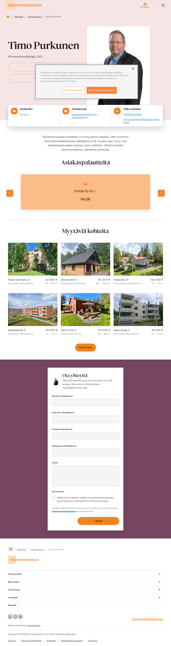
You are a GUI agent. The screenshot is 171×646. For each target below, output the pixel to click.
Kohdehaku (144, 7)
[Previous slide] (9, 193)
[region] (86, 82)
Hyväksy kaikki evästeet (102, 90)
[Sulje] (133, 68)
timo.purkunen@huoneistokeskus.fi (141, 121)
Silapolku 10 (121, 279)
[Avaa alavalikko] (159, 574)
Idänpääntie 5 (17, 330)
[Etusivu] (8, 17)
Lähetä (98, 520)
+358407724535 (132, 114)
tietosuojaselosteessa (64, 511)
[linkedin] (20, 617)
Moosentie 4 (69, 279)
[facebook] (10, 617)
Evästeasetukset (73, 90)
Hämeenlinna (34, 16)
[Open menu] (160, 5)
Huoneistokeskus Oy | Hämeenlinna (85, 116)
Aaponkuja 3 (122, 330)
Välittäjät (18, 16)
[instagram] (15, 617)
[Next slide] (161, 193)
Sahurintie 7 (68, 330)
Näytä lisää (85, 347)
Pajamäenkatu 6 (19, 279)
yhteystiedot (33, 625)
